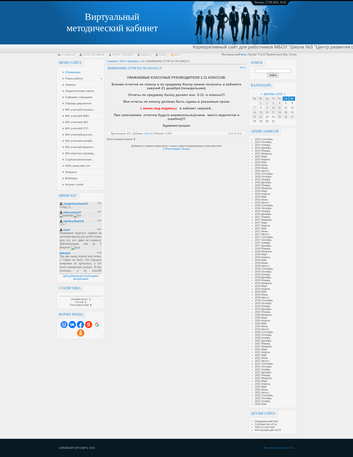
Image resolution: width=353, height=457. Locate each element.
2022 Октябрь (263, 398)
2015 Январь (262, 150)
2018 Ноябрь (262, 274)
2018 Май (260, 260)
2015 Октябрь (263, 176)
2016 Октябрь (263, 208)
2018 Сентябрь (264, 268)
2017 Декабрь (263, 245)
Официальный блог (267, 421)
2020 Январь (262, 311)
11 (279, 107)
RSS (177, 54)
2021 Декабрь (263, 372)
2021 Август (262, 360)
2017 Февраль (263, 219)
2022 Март (261, 381)
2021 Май (260, 355)
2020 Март (261, 317)
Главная (68, 54)
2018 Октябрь (263, 271)
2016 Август (262, 202)
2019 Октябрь (263, 303)
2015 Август (262, 170)
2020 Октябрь (263, 334)
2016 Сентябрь (264, 205)
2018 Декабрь (263, 277)
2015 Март (261, 156)
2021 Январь (262, 343)
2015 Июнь (261, 165)
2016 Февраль (263, 188)
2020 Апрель (262, 320)
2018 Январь (262, 248)
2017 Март (261, 222)
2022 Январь (262, 375)
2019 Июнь (261, 294)
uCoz (291, 447)
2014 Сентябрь (264, 139)
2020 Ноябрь (262, 337)
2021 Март (261, 349)
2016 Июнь (261, 199)
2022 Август (262, 392)
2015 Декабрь (263, 182)
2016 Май (260, 196)
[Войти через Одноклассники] (80, 333)
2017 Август (262, 234)
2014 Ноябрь (262, 144)
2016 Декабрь (263, 214)
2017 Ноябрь (262, 242)
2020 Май (260, 323)
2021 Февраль (263, 346)
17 (273, 112)
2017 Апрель (262, 225)
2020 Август (262, 329)
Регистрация (122, 54)
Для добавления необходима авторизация (80, 277)
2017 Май (260, 228)
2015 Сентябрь (264, 173)
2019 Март (261, 286)
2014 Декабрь (263, 147)
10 (273, 107)
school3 (148, 133)
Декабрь (133, 61)
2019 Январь (262, 280)
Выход (146, 54)
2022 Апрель (262, 383)
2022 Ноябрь (262, 401)
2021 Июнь (261, 357)
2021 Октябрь (263, 366)
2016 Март (261, 191)
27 (292, 116)
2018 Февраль (263, 251)
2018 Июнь (261, 262)
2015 (122, 61)
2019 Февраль (263, 283)
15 (260, 112)
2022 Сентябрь (264, 395)
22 (260, 116)
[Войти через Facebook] (80, 324)
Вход (162, 54)
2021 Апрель (262, 352)
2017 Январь (262, 216)
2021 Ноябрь (262, 369)
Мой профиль (93, 54)
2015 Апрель (262, 159)
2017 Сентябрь (264, 237)
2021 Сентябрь (264, 363)
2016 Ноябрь (262, 211)
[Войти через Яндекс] (88, 324)
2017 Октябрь (263, 239)
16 (267, 112)
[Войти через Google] (97, 324)
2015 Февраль (263, 153)
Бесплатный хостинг (276, 447)
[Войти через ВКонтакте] (72, 324)
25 (279, 116)
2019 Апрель (262, 288)
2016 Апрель (262, 193)
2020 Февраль (263, 314)
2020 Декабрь (263, 340)
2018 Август (262, 265)
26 (285, 116)
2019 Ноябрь (262, 306)
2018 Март (261, 254)
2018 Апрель (262, 257)
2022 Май (260, 386)
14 (254, 112)
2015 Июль (261, 167)
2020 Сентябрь (264, 332)
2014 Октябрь (263, 142)
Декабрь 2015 (273, 94)
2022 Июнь (261, 389)
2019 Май (260, 291)
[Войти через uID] (64, 324)
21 (254, 116)
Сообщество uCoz (266, 424)
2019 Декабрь (263, 309)
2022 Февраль (263, 378)
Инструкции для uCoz (268, 429)
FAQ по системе (265, 427)
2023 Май (260, 404)
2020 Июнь (261, 326)
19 (285, 112)
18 (279, 112)
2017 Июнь (261, 231)
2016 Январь (262, 185)
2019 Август (262, 297)
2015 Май (260, 162)
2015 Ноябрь (262, 179)
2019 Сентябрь (264, 300)
